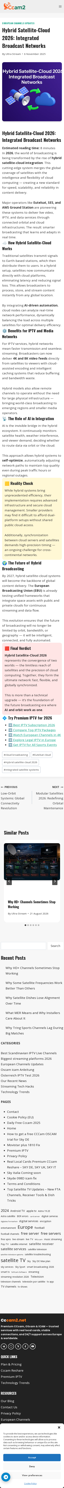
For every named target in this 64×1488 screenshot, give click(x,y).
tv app (50, 1281)
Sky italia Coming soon (24, 1173)
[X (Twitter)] (18, 1346)
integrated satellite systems (21, 769)
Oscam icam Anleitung (17, 1070)
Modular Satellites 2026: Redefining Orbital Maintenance (49, 797)
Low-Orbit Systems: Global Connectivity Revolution (12, 797)
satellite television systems (12, 1254)
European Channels (15, 1419)
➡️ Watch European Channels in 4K (34, 735)
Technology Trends (15, 1092)
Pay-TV (5, 1244)
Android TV (17, 1211)
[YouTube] (33, 1346)
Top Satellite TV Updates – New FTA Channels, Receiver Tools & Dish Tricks (33, 1194)
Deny (32, 1466)
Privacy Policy (17, 1156)
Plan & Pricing (11, 1364)
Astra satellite (8, 1216)
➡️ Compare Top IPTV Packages (32, 730)
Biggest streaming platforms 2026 (26, 1059)
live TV (29, 1239)
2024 (5, 1210)
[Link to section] (32, 1359)
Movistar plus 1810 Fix (23, 1145)
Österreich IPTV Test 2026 (20, 1075)
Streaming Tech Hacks (17, 1086)
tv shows (22, 1286)
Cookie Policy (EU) (20, 1117)
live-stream (18, 1239)
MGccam (39, 1239)
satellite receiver (41, 1244)
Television (37, 1276)
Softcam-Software (19, 1272)
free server (30, 1233)
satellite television (37, 1249)
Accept (32, 1457)
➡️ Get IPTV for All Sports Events (32, 745)
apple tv (31, 1211)
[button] (59, 1427)
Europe (25, 1227)
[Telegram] (4, 1346)
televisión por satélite (33, 1281)
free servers (51, 1233)
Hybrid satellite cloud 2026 (20, 762)
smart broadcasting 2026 (40, 1266)
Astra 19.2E (44, 1211)
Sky (29, 1261)
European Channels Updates (18, 23)
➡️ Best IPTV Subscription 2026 (31, 725)
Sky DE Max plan (41, 1261)
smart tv (5, 1271)
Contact (13, 1112)
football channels (10, 1233)
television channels (11, 1281)
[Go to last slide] (9, 881)
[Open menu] (60, 6)
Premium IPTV (17, 1150)
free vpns (6, 1239)
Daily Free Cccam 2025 (23, 1123)
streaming (33, 1271)
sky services (7, 1266)
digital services (28, 1221)
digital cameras (50, 1216)
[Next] (54, 881)
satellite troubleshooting (38, 1254)
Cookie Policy (30, 1483)
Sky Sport (20, 1266)
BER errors (22, 1216)
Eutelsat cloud (41, 754)
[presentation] (32, 867)
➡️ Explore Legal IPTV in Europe (32, 740)
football (40, 1228)
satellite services (13, 1249)
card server (35, 1216)
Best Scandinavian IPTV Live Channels (29, 1053)
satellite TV (13, 1260)
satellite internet (18, 1244)
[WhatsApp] (11, 1346)
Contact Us (9, 1407)
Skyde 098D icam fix (22, 1178)
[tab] (25, 925)
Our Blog (7, 1401)
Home (11, 1128)
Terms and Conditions (23, 1184)
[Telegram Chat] (5, 1477)
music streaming (53, 1239)
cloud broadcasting (16, 754)
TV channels (8, 1286)
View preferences (32, 1475)
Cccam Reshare (12, 1370)
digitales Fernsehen (9, 1221)
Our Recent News (14, 1081)
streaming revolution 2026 (15, 1276)
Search (55, 946)
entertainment (8, 1227)
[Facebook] (25, 1346)
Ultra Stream (13, 54)
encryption (45, 1221)
